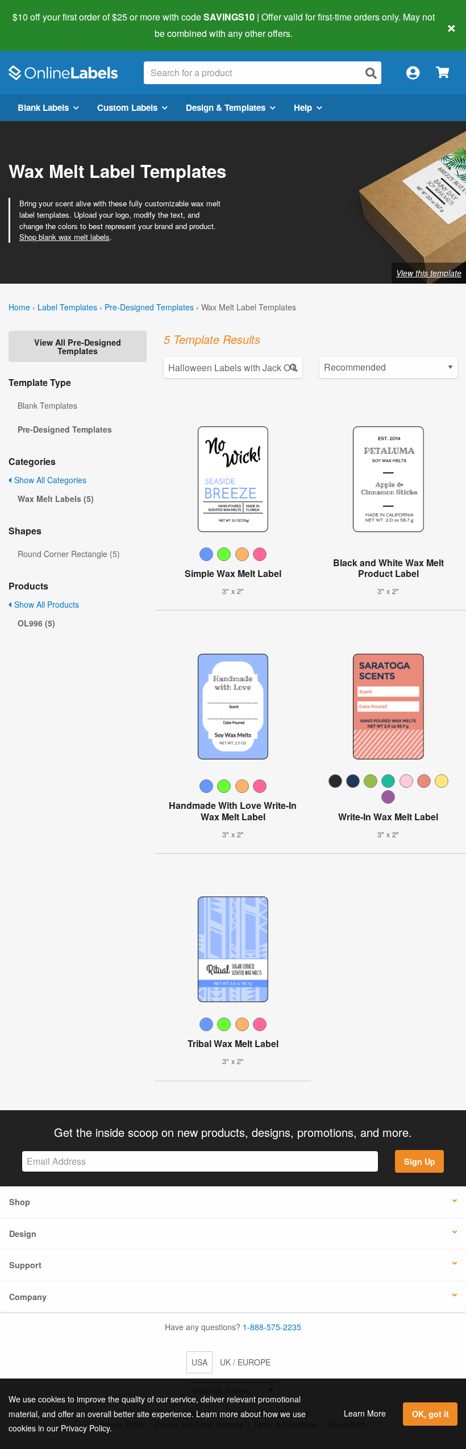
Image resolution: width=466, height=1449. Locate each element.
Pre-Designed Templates (149, 307)
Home (19, 307)
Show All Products (45, 604)
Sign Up (419, 1161)
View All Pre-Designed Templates (77, 346)
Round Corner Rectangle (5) (69, 553)
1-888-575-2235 (272, 1326)
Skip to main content (41, 25)
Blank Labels (43, 107)
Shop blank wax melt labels (64, 236)
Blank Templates (47, 405)
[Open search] (371, 73)
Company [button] (28, 1296)
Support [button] (25, 1265)
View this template (428, 273)
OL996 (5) (36, 623)
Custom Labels (127, 107)
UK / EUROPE (245, 1362)
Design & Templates (225, 107)
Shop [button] (19, 1201)
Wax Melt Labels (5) (56, 498)
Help (303, 107)
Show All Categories (49, 479)
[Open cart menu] (442, 73)
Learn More (365, 1413)
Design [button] (22, 1233)
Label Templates (67, 307)
